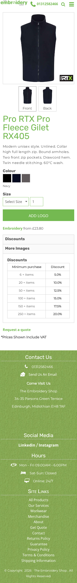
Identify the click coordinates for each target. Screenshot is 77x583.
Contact (38, 533)
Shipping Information (38, 560)
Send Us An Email (43, 374)
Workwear (38, 511)
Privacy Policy (38, 549)
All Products (38, 500)
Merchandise (38, 516)
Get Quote (38, 527)
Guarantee (38, 544)
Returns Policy (38, 538)
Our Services (38, 505)
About (38, 522)
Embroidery (12, 228)
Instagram (49, 445)
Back (47, 108)
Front (27, 108)
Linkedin (27, 445)
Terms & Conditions (38, 555)
